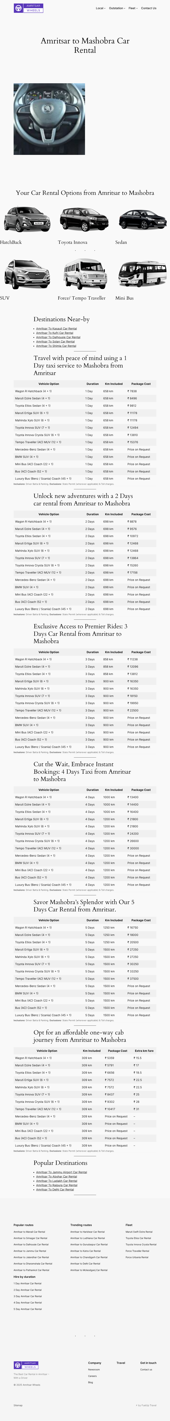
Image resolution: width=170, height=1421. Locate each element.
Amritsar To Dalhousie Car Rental (58, 337)
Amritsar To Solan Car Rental (55, 341)
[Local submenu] (105, 8)
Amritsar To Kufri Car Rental (54, 333)
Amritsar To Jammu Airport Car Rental (61, 1172)
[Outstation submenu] (124, 8)
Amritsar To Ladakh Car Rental (56, 1181)
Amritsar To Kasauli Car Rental (56, 328)
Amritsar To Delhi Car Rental (55, 1189)
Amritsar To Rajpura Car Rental (56, 1185)
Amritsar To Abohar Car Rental (56, 1176)
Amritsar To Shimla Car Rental (56, 346)
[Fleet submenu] (137, 8)
